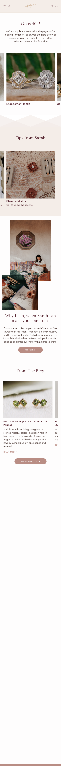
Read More (10, 452)
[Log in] (9, 6)
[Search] (52, 6)
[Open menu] (4, 6)
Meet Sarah (30, 350)
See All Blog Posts (30, 461)
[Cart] (56, 6)
